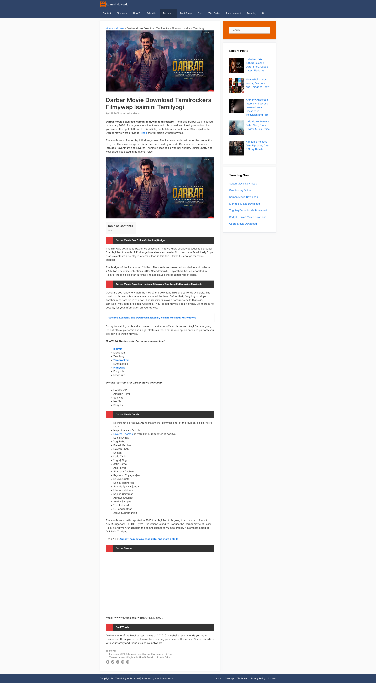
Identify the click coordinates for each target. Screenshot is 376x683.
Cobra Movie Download (243, 223)
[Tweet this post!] (112, 662)
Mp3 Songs (186, 13)
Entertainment (233, 13)
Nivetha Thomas (123, 433)
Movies (167, 13)
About (219, 678)
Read (143, 132)
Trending (251, 13)
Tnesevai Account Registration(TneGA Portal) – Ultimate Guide (139, 657)
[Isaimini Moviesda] (115, 4)
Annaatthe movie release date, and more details (148, 539)
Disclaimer (242, 678)
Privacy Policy (258, 678)
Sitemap (229, 678)
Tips (200, 13)
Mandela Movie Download (244, 203)
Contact (107, 13)
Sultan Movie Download (243, 183)
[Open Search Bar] (263, 13)
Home (109, 28)
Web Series (214, 13)
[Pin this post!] (122, 662)
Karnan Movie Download (243, 197)
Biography (122, 13)
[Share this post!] (107, 662)
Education (152, 13)
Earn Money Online (240, 190)
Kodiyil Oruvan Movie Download (248, 217)
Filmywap (119, 367)
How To (137, 13)
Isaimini (118, 348)
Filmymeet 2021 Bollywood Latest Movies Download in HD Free (140, 654)
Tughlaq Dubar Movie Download (248, 210)
